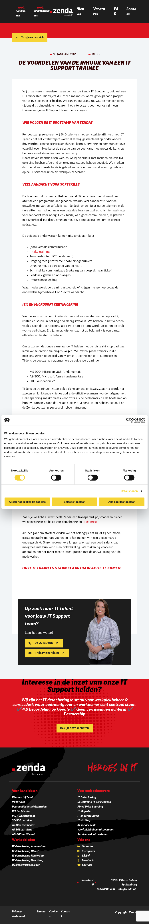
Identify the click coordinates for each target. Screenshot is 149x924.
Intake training (40, 251)
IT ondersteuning (88, 816)
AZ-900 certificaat (23, 825)
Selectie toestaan (74, 501)
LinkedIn (87, 846)
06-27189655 (44, 643)
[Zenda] (61, 11)
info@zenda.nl (127, 889)
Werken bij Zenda (23, 797)
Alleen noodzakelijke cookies (27, 501)
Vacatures (99, 11)
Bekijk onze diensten (74, 728)
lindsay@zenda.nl (47, 653)
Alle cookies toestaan (121, 501)
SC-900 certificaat (23, 820)
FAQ (116, 11)
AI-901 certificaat (23, 830)
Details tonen (129, 490)
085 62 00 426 (106, 889)
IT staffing (83, 820)
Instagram (88, 851)
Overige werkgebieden (26, 865)
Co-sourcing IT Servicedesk (94, 802)
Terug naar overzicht (33, 37)
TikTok (86, 856)
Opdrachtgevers (42, 13)
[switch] (56, 477)
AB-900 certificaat (23, 834)
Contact (131, 11)
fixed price (90, 522)
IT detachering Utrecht (26, 851)
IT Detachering (86, 797)
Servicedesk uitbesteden (92, 834)
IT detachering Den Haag (27, 860)
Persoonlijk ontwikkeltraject (29, 807)
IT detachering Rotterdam (28, 856)
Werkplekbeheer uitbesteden (95, 830)
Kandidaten (20, 13)
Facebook (88, 860)
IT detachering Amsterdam (29, 846)
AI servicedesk (86, 825)
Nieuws (80, 11)
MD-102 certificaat (23, 816)
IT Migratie (84, 811)
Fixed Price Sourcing (90, 807)
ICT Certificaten (21, 811)
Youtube (87, 865)
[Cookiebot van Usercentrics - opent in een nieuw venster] (129, 420)
